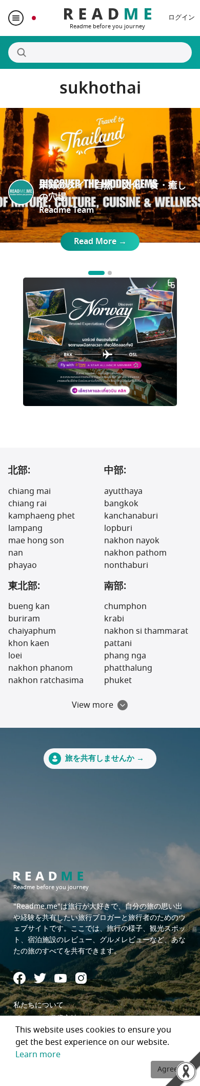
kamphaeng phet (41, 516)
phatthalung (128, 668)
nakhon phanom (40, 668)
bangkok (121, 504)
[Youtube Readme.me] (60, 978)
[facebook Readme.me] (19, 978)
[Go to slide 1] (96, 273)
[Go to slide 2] (110, 273)
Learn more (38, 1054)
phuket (118, 680)
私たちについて (38, 1005)
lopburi (118, 528)
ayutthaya (123, 491)
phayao (22, 565)
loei (15, 656)
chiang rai (27, 504)
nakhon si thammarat (146, 631)
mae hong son (36, 541)
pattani (118, 643)
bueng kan (29, 606)
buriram (24, 619)
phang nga (125, 656)
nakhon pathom (135, 553)
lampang (25, 528)
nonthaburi (126, 565)
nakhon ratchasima (46, 680)
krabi (114, 619)
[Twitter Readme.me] (40, 978)
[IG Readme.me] (81, 978)
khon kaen (28, 643)
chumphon (125, 606)
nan (15, 553)
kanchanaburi (131, 516)
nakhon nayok (131, 541)
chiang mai (29, 491)
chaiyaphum (32, 631)
